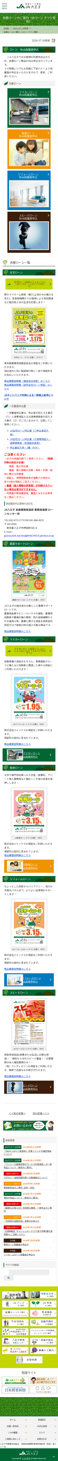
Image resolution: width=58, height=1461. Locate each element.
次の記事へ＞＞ (41, 1113)
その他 (12, 1240)
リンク (42, 1432)
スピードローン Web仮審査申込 (28, 217)
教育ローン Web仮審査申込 (28, 134)
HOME (6, 28)
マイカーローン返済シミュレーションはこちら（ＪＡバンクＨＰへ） (30, 650)
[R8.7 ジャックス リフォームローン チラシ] (29, 946)
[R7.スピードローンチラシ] (29, 1045)
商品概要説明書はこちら (17, 631)
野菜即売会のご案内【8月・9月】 (19, 1187)
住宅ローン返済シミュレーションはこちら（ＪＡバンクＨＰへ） (30, 283)
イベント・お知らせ (12, 1184)
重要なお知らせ (12, 1173)
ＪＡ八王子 (26, 1458)
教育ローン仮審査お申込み (16, 1244)
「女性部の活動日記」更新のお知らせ (21, 1221)
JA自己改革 (42, 1426)
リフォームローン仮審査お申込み (19, 1254)
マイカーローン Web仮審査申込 (28, 93)
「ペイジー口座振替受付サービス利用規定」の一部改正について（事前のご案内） (28, 1166)
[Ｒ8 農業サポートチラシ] (29, 596)
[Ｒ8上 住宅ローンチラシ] (29, 354)
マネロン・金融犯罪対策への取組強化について (26, 1177)
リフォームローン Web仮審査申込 (28, 176)
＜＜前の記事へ (17, 1113)
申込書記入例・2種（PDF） (25, 447)
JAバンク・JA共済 (20, 28)
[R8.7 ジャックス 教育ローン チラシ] (29, 834)
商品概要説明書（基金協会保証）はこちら (27, 381)
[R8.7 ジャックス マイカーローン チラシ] (29, 721)
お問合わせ (42, 1439)
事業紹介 (42, 1419)
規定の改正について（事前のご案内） (21, 1197)
